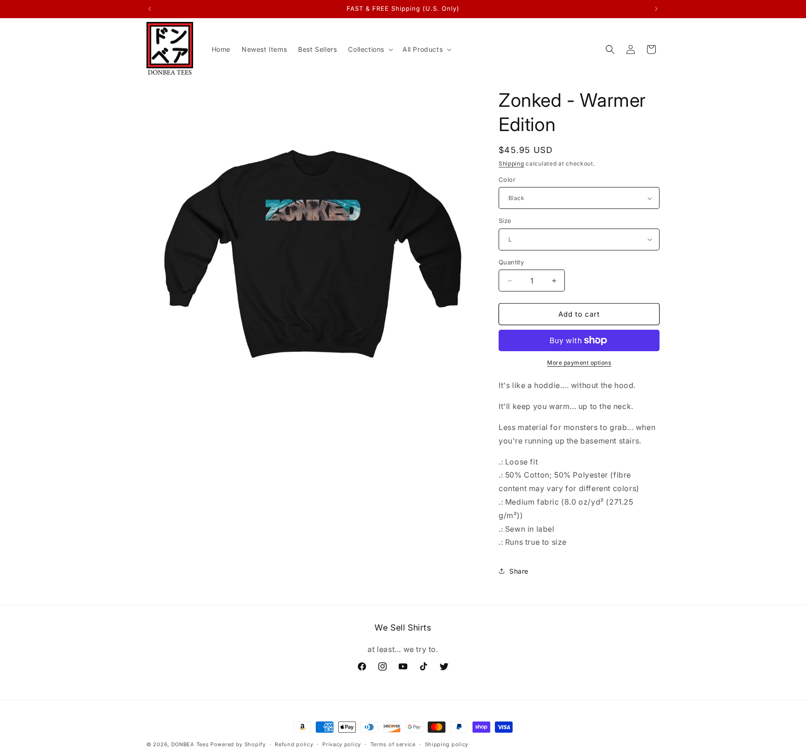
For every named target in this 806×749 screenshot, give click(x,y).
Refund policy (294, 744)
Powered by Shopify (238, 744)
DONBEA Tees (190, 744)
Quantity (511, 262)
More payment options (579, 362)
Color (507, 179)
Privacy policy (341, 744)
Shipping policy (447, 744)
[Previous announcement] (149, 9)
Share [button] (518, 571)
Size (505, 220)
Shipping (511, 163)
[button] (369, 49)
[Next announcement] (656, 9)
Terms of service (393, 744)
